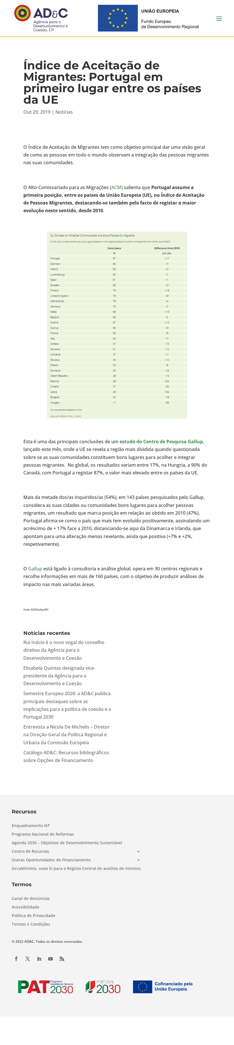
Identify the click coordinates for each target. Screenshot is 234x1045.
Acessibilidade (25, 907)
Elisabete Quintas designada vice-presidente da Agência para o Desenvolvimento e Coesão (59, 676)
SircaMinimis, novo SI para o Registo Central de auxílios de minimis (76, 869)
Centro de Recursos (30, 851)
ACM (116, 187)
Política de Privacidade (33, 916)
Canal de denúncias (31, 898)
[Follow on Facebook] (16, 958)
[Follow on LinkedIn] (39, 958)
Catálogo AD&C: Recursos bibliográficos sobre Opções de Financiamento (66, 756)
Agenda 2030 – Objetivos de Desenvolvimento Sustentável (67, 843)
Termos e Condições (31, 924)
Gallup (35, 568)
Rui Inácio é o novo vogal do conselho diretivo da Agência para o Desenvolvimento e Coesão (63, 650)
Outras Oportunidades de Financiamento (51, 860)
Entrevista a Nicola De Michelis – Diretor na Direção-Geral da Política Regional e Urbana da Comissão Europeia (66, 734)
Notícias (64, 112)
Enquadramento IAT (31, 826)
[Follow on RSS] (61, 958)
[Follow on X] (27, 958)
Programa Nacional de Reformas (43, 834)
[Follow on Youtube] (50, 958)
